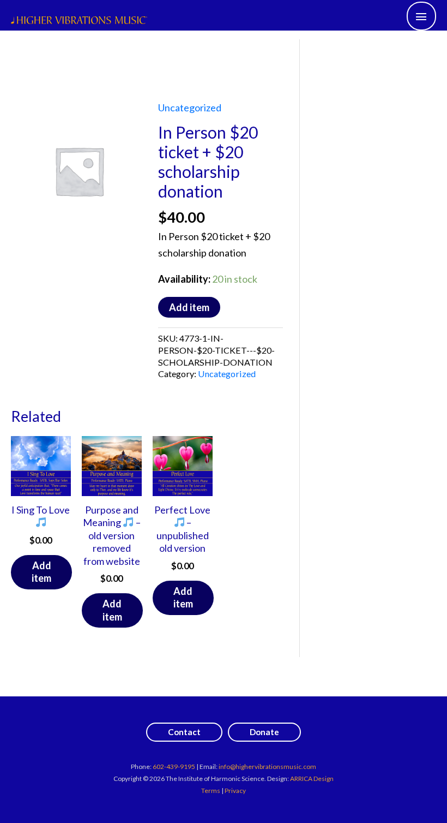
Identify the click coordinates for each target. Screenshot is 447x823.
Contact (184, 732)
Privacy (235, 790)
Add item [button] (41, 571)
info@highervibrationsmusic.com (267, 766)
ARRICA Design (312, 778)
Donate (264, 732)
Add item (189, 307)
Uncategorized (189, 108)
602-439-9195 (174, 766)
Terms (210, 790)
